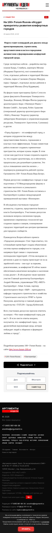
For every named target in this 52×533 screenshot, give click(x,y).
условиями (45, 522)
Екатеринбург (30, 357)
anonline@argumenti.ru (12, 429)
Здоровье (12, 437)
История (33, 440)
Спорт (4, 437)
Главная (15, 449)
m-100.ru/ (20, 349)
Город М (14, 440)
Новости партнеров (9, 452)
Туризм (30, 437)
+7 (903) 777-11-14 (24, 507)
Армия (4, 443)
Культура (37, 437)
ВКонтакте (36, 380)
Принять (26, 529)
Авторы (32, 449)
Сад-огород (24, 440)
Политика (6, 435)
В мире (24, 435)
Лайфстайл (21, 437)
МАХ (16, 387)
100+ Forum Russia (12, 357)
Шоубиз (41, 435)
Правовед (6, 440)
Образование (43, 440)
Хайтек (11, 443)
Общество (10, 17)
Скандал (18, 443)
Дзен (16, 380)
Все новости (23, 449)
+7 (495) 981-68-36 (11, 425)
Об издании (6, 449)
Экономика (16, 435)
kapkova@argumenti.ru (25, 510)
